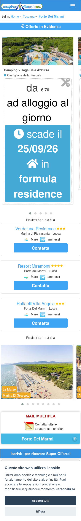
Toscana (28, 16)
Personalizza (65, 489)
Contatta (40, 248)
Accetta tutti (40, 500)
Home (15, 16)
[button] (30, 213)
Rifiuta (40, 511)
